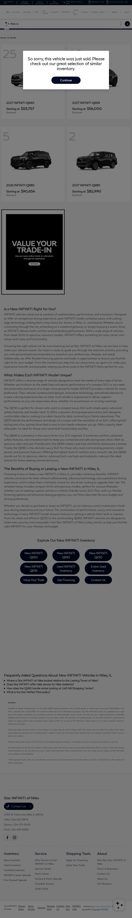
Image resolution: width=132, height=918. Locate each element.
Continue (66, 80)
